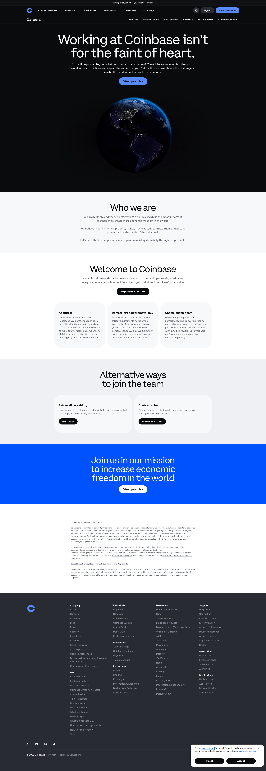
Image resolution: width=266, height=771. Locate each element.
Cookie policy (77, 649)
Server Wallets (164, 618)
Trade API (161, 640)
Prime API (161, 689)
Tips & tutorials (78, 698)
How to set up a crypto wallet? (87, 725)
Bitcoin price (206, 655)
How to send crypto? (81, 729)
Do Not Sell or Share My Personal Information (88, 660)
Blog (72, 622)
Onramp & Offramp (166, 631)
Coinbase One (120, 618)
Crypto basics (77, 694)
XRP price (204, 668)
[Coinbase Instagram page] (45, 744)
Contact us (205, 614)
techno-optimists (120, 217)
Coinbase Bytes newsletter (85, 689)
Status (203, 645)
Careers (74, 614)
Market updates (79, 707)
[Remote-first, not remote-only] (133, 325)
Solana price (206, 664)
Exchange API (163, 680)
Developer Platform (167, 609)
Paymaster (162, 645)
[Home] (30, 10)
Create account (207, 618)
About (73, 609)
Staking (117, 674)
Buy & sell (118, 609)
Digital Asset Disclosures (84, 666)
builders (98, 217)
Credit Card (119, 627)
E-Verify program (169, 539)
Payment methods (209, 631)
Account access (208, 636)
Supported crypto (209, 640)
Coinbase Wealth (122, 622)
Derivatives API (164, 693)
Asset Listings (121, 646)
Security (75, 631)
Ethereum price (207, 660)
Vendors (74, 640)
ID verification (207, 622)
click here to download (122, 555)
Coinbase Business (123, 651)
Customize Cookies (247, 751)
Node (159, 662)
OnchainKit (162, 649)
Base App (118, 614)
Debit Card (119, 631)
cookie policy (208, 748)
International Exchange (126, 683)
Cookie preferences (81, 653)
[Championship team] (186, 325)
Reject (209, 761)
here (121, 539)
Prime (116, 670)
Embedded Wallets (166, 622)
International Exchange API (171, 684)
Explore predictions (124, 636)
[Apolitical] (79, 325)
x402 (158, 636)
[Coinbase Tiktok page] (54, 744)
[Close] (258, 748)
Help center (205, 609)
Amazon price (206, 692)
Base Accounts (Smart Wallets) (173, 627)
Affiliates (75, 618)
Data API (161, 653)
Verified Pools (121, 692)
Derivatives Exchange (125, 688)
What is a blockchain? (82, 720)
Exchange (118, 679)
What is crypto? (78, 716)
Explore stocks (78, 681)
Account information (210, 627)
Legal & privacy (78, 645)
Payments (118, 655)
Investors (75, 636)
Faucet (160, 676)
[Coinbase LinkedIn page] (36, 744)
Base (159, 614)
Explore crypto (78, 676)
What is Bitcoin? (79, 712)
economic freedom (141, 220)
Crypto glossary (79, 703)
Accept (241, 761)
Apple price (205, 683)
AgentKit (161, 667)
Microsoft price (207, 688)
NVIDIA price (206, 679)
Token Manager (121, 660)
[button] (70, 10)
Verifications (163, 658)
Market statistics (79, 685)
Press (73, 627)
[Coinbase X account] (28, 744)
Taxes (73, 734)
